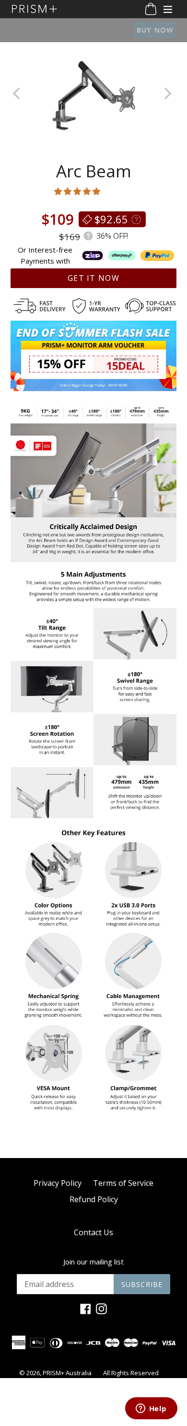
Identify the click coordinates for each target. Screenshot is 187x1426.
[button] (78, 191)
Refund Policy (94, 1199)
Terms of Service (123, 1183)
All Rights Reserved (131, 1372)
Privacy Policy (58, 1183)
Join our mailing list (93, 1261)
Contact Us (93, 1232)
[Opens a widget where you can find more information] (151, 1409)
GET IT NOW (93, 278)
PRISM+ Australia (67, 1372)
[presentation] (169, 95)
